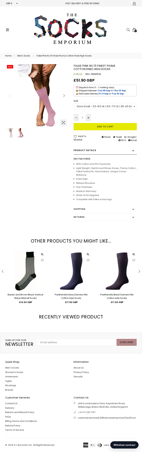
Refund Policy (12, 425)
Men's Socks (23, 55)
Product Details (85, 150)
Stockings (10, 385)
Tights (8, 381)
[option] (36, 95)
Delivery (9, 408)
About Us (79, 367)
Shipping (80, 209)
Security (78, 376)
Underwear (11, 376)
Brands (9, 390)
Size (76, 101)
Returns (79, 217)
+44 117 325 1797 (86, 412)
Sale (10, 66)
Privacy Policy (81, 372)
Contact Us (11, 403)
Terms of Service (14, 430)
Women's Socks (14, 372)
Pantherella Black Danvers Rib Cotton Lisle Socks (117, 296)
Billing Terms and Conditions (21, 421)
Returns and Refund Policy (19, 412)
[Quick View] (42, 254)
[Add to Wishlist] (42, 260)
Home (8, 55)
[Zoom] (63, 122)
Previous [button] (9, 95)
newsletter (19, 343)
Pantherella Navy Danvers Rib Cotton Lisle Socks (71, 296)
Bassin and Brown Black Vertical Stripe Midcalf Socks (25, 296)
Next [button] (64, 95)
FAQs (8, 416)
